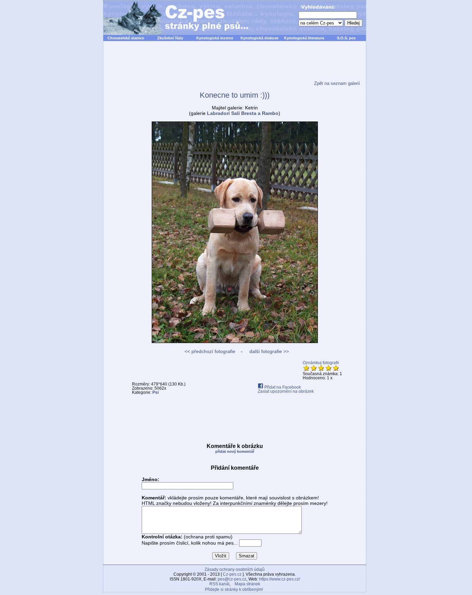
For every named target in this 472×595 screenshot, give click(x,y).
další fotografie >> (268, 351)
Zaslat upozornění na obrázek (286, 391)
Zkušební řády (170, 38)
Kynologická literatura (304, 38)
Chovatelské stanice (125, 38)
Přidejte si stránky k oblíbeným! (234, 589)
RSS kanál (219, 584)
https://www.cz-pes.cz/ (279, 579)
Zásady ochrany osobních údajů (235, 569)
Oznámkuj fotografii (321, 363)
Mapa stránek (247, 584)
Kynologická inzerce (214, 38)
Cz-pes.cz (232, 574)
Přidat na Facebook (282, 387)
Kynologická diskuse (259, 38)
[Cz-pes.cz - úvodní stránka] (172, 17)
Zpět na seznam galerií (337, 83)
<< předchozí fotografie (210, 351)
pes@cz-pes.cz (232, 579)
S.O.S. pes (346, 38)
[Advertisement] (234, 65)
